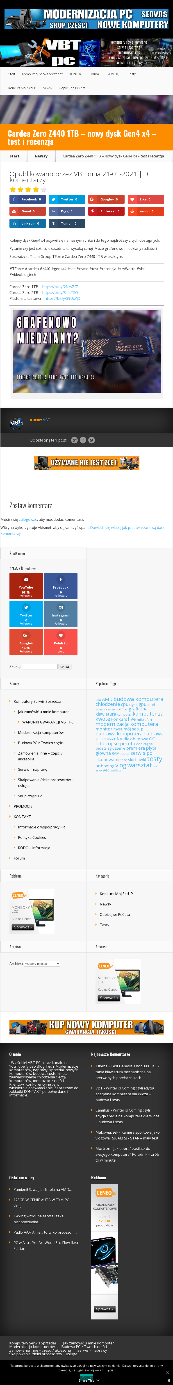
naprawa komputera (119, 733)
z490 (155, 766)
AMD (107, 699)
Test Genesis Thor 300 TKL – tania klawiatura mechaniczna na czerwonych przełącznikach (127, 1072)
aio (98, 699)
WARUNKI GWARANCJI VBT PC (48, 722)
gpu (142, 704)
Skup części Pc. (30, 796)
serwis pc (141, 752)
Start (11, 74)
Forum (94, 74)
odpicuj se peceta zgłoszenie (124, 746)
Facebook (83, 440)
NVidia (123, 738)
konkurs (119, 719)
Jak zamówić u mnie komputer (43, 711)
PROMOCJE (113, 74)
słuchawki (137, 759)
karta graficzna (132, 709)
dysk (133, 704)
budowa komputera (139, 699)
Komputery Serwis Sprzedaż (42, 74)
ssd (124, 759)
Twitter (91, 440)
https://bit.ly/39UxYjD (62, 298)
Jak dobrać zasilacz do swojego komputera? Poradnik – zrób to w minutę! (127, 1154)
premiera (135, 748)
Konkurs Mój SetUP (22, 88)
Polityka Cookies (32, 837)
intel (151, 704)
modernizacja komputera (127, 724)
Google (74, 440)
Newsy (47, 88)
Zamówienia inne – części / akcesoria (40, 1350)
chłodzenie (108, 704)
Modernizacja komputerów (41, 732)
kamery (111, 709)
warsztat (139, 765)
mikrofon (144, 719)
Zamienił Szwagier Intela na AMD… (43, 1189)
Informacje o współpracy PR (41, 827)
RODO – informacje (34, 847)
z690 (105, 770)
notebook (109, 739)
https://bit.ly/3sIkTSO (60, 292)
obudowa (139, 738)
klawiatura (106, 714)
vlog (120, 765)
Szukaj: (15, 666)
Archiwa (16, 963)
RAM (116, 753)
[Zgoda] (167, 1372)
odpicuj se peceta (115, 743)
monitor (104, 729)
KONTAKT (76, 74)
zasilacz (115, 770)
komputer (124, 714)
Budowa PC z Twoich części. (41, 742)
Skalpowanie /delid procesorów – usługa (43, 1353)
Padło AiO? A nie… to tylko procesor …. (45, 1232)
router (125, 753)
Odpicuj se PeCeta (72, 88)
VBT (80, 173)
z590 (99, 770)
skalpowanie (108, 759)
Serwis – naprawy (33, 769)
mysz (118, 729)
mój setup (133, 729)
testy (154, 758)
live (132, 719)
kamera (100, 709)
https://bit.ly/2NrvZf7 (60, 286)
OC (152, 739)
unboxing (105, 766)
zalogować (28, 519)
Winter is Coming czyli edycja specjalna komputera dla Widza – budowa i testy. (125, 1094)
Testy (132, 74)
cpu (124, 704)
